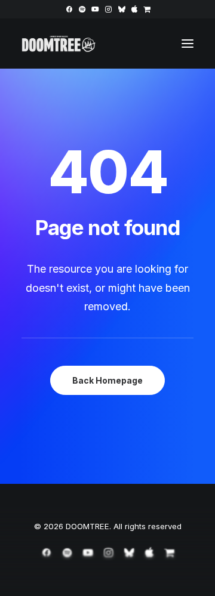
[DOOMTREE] (59, 44)
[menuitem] (69, 9)
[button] (69, 9)
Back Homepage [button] (107, 380)
